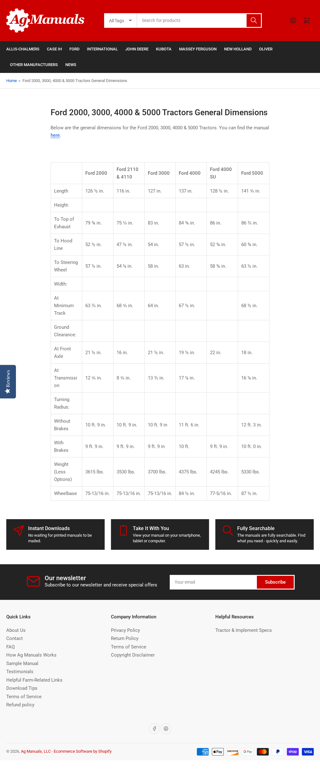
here (55, 135)
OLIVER (265, 49)
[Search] (254, 20)
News (70, 64)
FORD (74, 49)
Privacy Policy (125, 630)
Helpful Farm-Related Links (34, 680)
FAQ (10, 647)
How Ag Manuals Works (31, 655)
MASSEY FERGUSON (198, 49)
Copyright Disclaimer (133, 655)
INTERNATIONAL (102, 49)
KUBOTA (164, 49)
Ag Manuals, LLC (36, 751)
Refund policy (20, 705)
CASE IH (54, 49)
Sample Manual (22, 663)
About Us (16, 630)
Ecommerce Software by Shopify (83, 751)
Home (11, 80)
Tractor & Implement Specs (243, 630)
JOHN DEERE (136, 49)
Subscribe (275, 582)
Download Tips (22, 688)
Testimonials (19, 671)
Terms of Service (24, 696)
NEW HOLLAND (238, 49)
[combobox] (199, 20)
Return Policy (124, 638)
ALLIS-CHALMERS (22, 49)
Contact (14, 638)
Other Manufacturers (34, 64)
